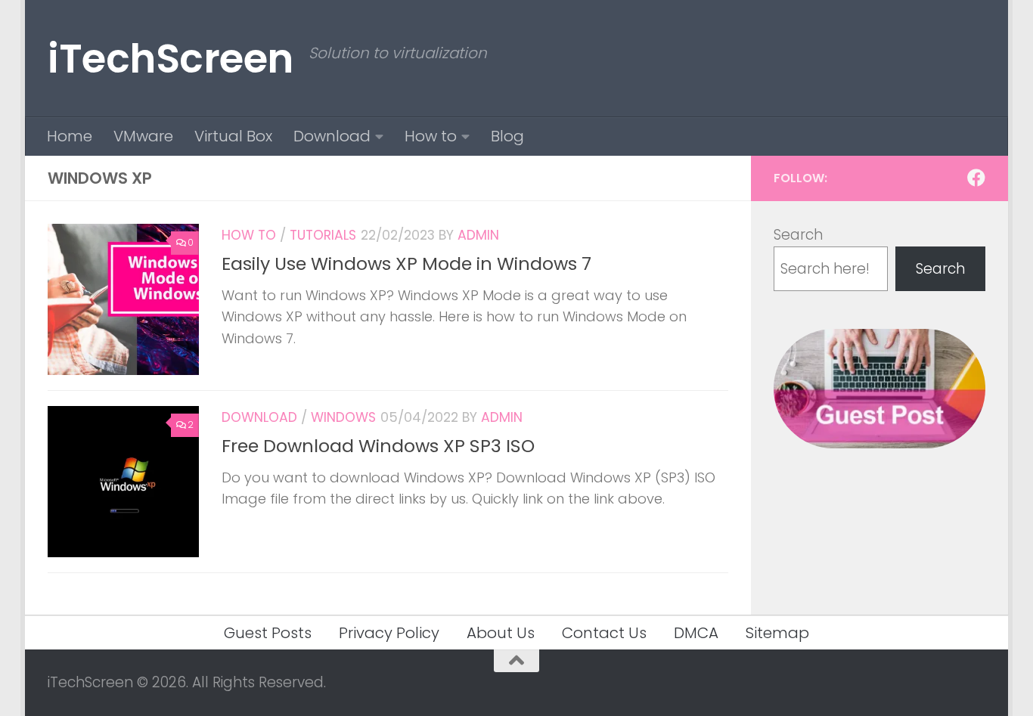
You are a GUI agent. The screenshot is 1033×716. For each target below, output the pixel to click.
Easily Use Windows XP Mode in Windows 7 (406, 263)
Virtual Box (233, 136)
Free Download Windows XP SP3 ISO (378, 445)
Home (69, 136)
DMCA (696, 632)
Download (332, 136)
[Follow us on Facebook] (976, 178)
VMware (143, 136)
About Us (501, 632)
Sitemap (777, 632)
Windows (343, 417)
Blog (507, 136)
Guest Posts (268, 632)
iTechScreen (170, 58)
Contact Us (604, 632)
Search (798, 235)
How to (431, 136)
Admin (478, 235)
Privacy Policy (389, 632)
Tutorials (323, 235)
